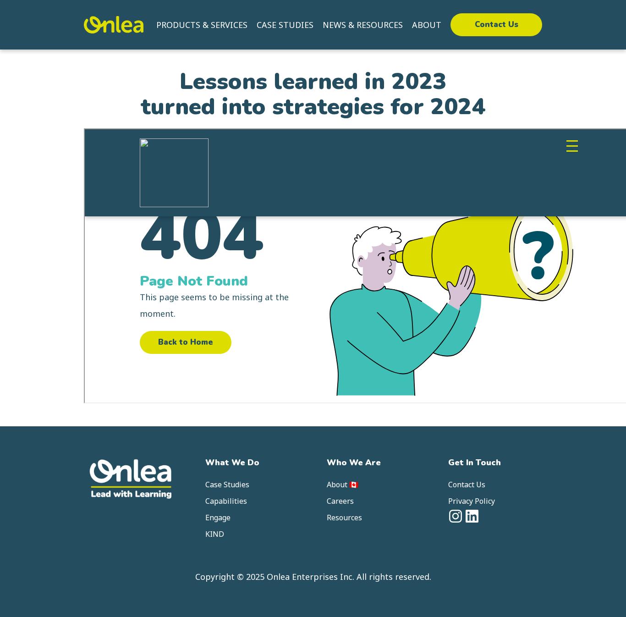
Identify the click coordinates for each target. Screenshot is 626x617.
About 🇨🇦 (342, 484)
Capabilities (226, 501)
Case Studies (227, 484)
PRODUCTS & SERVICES (201, 24)
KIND (214, 534)
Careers (340, 501)
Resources (344, 517)
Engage (218, 517)
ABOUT (426, 24)
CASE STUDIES (285, 24)
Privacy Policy (471, 501)
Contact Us (496, 24)
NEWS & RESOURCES (363, 24)
